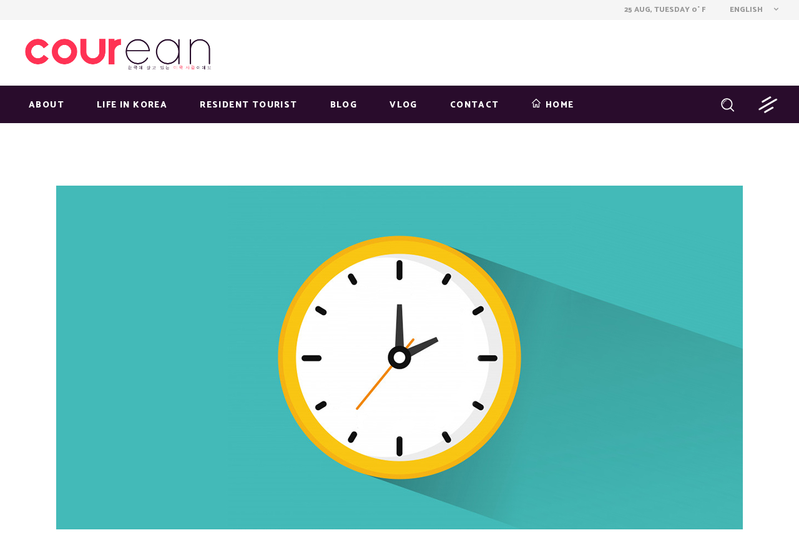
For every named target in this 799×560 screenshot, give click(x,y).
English (745, 10)
